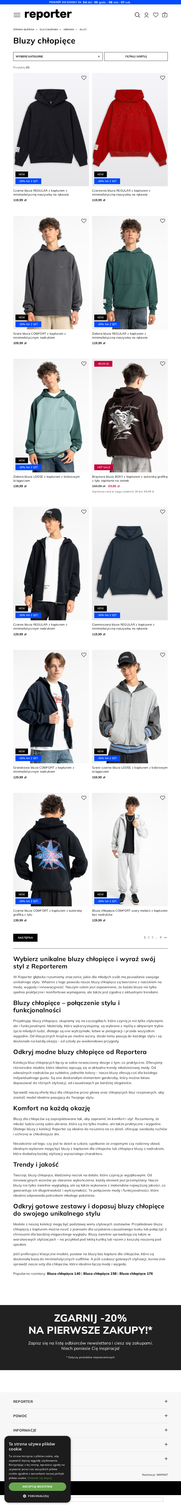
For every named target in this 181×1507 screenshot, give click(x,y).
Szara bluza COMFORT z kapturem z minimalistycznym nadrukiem (39, 335)
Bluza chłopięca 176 (136, 1273)
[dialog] (37, 1469)
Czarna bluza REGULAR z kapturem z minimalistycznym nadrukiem (40, 626)
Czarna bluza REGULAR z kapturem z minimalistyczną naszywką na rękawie (41, 192)
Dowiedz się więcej (40, 1478)
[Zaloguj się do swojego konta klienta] (146, 15)
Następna (25, 937)
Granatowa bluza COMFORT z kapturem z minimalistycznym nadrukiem (43, 769)
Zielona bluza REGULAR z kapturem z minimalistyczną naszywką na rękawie (120, 335)
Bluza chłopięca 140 (63, 1273)
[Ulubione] (156, 15)
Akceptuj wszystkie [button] (37, 1486)
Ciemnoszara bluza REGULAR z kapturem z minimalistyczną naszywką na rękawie (123, 626)
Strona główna (23, 29)
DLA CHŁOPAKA (49, 29)
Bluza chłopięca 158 (100, 1273)
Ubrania (69, 29)
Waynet (162, 1474)
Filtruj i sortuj (136, 56)
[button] (165, 15)
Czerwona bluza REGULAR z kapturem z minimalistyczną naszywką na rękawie (121, 192)
